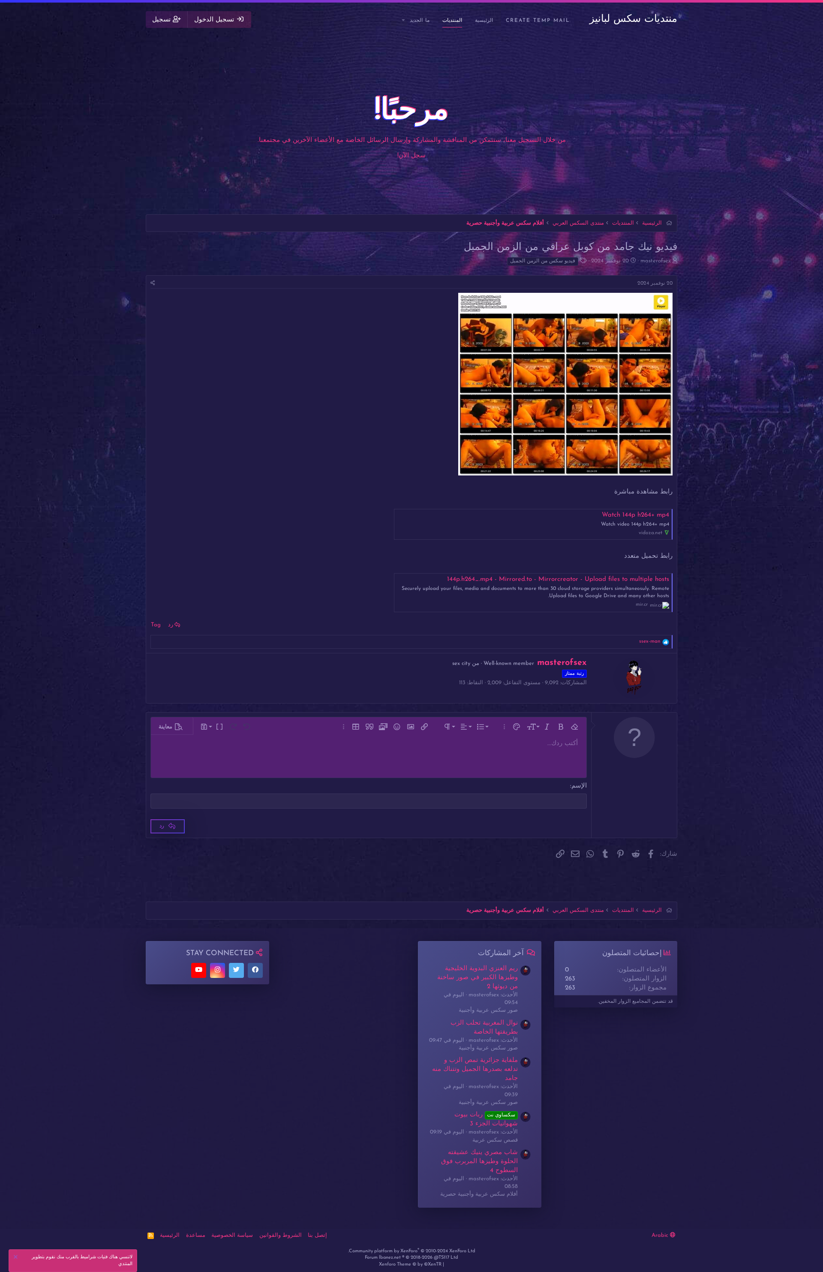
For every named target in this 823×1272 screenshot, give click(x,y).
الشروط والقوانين (280, 1235)
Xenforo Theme (410, 1264)
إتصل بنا (317, 1235)
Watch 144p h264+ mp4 (635, 515)
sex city (461, 663)
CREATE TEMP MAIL (538, 20)
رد (170, 625)
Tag (156, 625)
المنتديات (452, 20)
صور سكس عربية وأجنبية (488, 1010)
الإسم (579, 786)
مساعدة (195, 1235)
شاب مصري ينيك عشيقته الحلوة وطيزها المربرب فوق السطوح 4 (479, 1161)
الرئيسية (484, 20)
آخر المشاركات (501, 953)
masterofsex (655, 261)
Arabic (661, 1235)
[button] (404, 21)
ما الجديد (420, 20)
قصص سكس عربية (495, 1140)
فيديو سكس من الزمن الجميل (542, 261)
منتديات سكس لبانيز (633, 19)
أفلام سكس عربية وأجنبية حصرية (479, 1194)
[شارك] (152, 284)
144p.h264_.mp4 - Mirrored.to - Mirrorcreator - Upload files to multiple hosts (558, 579)
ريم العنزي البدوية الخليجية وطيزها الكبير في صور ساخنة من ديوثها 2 (477, 977)
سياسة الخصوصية (232, 1235)
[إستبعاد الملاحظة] (16, 1258)
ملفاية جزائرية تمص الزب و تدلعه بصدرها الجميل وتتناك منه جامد (475, 1069)
